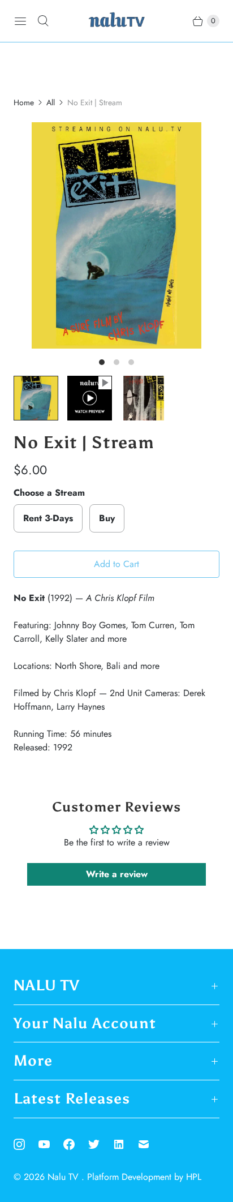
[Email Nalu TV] (150, 1144)
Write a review (117, 874)
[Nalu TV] (116, 21)
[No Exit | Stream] (116, 235)
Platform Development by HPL (144, 1176)
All (50, 102)
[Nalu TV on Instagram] (26, 1144)
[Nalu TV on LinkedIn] (125, 1144)
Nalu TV (64, 1176)
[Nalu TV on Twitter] (100, 1144)
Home (24, 102)
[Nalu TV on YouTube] (50, 1144)
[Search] (43, 21)
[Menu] (20, 21)
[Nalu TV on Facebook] (75, 1144)
